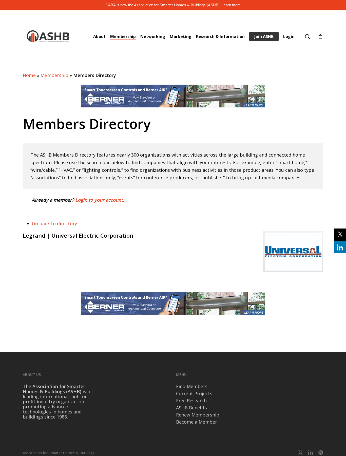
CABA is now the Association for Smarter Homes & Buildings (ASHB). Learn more (173, 5)
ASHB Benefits (191, 407)
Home (29, 75)
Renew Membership (197, 414)
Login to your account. (99, 200)
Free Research (191, 400)
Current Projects (194, 393)
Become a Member (196, 421)
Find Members (191, 386)
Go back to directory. (55, 223)
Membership (54, 75)
